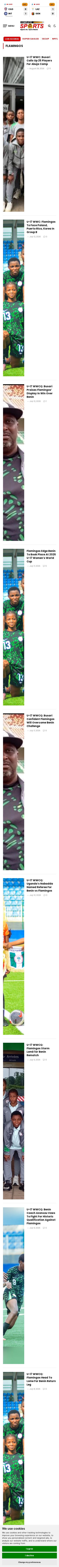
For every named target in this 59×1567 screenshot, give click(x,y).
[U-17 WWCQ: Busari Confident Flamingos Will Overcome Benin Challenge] (13, 791)
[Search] (49, 25)
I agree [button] (29, 1548)
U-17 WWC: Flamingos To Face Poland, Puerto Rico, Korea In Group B (41, 227)
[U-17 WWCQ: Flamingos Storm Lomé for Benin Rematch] (13, 1121)
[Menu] (9, 25)
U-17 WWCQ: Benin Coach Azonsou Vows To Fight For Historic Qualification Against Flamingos (41, 1216)
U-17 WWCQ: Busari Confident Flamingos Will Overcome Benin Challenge (40, 721)
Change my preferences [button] (29, 1562)
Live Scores (12, 38)
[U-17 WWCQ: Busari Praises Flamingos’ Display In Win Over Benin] (13, 462)
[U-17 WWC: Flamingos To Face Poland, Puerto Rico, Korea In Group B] (13, 298)
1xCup (45, 38)
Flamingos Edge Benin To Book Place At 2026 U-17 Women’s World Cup (41, 556)
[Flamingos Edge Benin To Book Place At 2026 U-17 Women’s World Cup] (13, 627)
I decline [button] (29, 1555)
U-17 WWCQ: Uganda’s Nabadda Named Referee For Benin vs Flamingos (40, 885)
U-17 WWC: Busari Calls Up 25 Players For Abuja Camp (39, 60)
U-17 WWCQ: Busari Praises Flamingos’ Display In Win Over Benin (40, 392)
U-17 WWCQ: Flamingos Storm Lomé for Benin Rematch (38, 1050)
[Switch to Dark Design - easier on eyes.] (54, 26)
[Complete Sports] (32, 26)
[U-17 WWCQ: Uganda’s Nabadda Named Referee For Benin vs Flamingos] (13, 956)
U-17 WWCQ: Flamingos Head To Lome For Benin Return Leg (41, 1379)
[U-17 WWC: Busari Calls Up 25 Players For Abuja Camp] (13, 133)
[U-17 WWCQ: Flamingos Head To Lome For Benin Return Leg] (13, 1450)
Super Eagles (30, 38)
